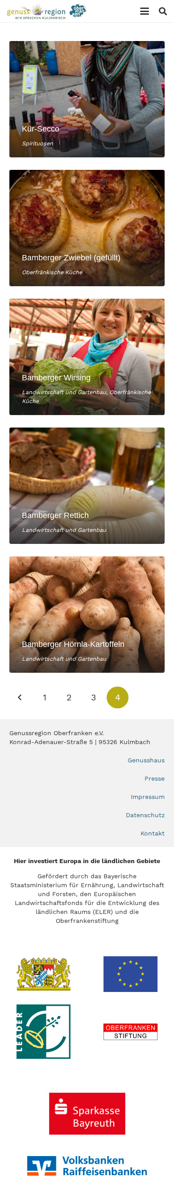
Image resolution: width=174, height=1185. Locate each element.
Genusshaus (146, 760)
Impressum (148, 796)
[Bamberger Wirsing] (87, 357)
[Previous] (20, 697)
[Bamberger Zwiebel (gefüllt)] (87, 228)
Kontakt (153, 833)
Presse (155, 778)
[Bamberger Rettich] (87, 486)
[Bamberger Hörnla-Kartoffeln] (87, 614)
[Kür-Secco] (87, 99)
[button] (144, 11)
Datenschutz (145, 815)
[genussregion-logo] (46, 11)
